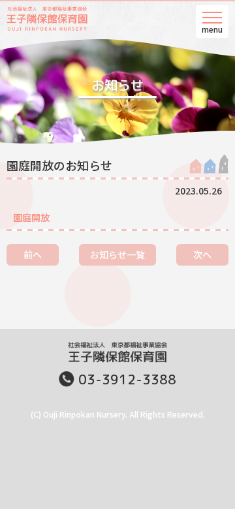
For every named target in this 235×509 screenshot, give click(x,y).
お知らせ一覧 (117, 254)
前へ (33, 254)
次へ (202, 254)
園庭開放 (31, 217)
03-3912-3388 (127, 379)
